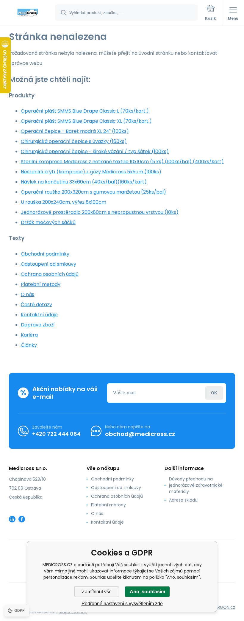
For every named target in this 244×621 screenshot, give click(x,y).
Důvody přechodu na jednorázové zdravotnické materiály (196, 485)
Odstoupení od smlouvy (48, 264)
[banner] (27, 12)
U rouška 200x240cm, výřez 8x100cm (63, 202)
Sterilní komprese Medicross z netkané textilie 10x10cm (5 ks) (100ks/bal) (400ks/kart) (122, 161)
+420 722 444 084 (56, 434)
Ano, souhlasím (147, 591)
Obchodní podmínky (45, 253)
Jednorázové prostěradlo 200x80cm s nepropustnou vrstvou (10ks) (100, 212)
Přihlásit (214, 393)
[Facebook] (21, 519)
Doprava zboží (38, 324)
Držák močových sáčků (48, 222)
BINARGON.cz (222, 607)
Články (29, 345)
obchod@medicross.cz (140, 434)
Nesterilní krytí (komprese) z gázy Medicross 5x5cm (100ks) (91, 171)
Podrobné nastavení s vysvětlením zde (122, 603)
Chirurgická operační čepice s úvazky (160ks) (74, 141)
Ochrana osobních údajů (50, 274)
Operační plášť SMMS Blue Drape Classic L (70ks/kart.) (85, 111)
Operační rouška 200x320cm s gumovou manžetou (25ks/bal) (93, 192)
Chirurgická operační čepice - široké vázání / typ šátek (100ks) (95, 151)
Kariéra (29, 334)
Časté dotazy (36, 304)
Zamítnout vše (97, 591)
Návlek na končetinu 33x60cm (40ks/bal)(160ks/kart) (84, 181)
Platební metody (40, 284)
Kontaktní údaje (39, 314)
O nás (27, 294)
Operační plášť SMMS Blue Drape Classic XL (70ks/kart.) (86, 121)
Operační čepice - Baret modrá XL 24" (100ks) (75, 131)
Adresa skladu (183, 500)
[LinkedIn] (12, 519)
